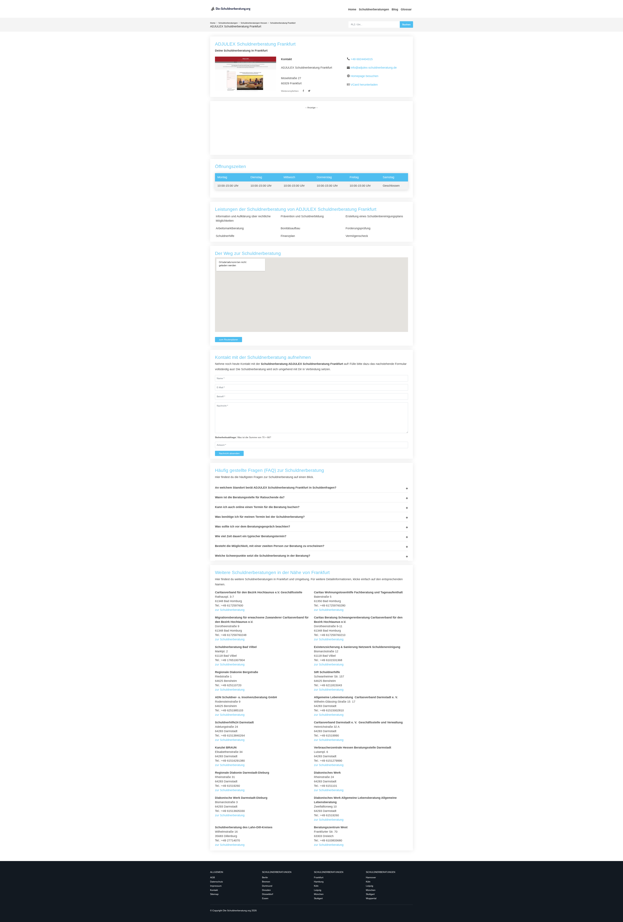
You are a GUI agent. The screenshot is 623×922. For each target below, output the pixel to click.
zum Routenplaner (228, 339)
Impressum (216, 886)
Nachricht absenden (229, 453)
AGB (212, 877)
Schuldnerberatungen (374, 9)
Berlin (265, 877)
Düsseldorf (267, 894)
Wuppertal (371, 898)
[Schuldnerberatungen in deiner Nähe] (230, 8)
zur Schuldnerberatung (229, 609)
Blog (395, 9)
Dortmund (267, 886)
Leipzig (317, 890)
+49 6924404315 (362, 59)
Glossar (406, 9)
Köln (316, 886)
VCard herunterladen (364, 84)
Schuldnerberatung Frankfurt (282, 23)
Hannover (371, 877)
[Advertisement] (311, 132)
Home (352, 9)
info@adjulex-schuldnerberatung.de (374, 67)
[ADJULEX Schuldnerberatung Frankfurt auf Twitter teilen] (309, 91)
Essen (265, 898)
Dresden (266, 890)
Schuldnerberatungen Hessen (254, 23)
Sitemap (214, 894)
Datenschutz (216, 881)
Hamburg (319, 881)
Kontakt (214, 890)
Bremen (266, 881)
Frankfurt (318, 877)
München (319, 894)
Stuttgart (318, 898)
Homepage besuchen (364, 76)
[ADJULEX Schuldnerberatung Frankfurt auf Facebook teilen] (303, 91)
